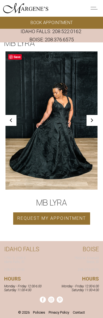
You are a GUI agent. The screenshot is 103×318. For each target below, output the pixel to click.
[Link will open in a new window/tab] (42, 299)
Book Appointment (51, 22)
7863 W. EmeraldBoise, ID (86, 260)
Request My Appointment (51, 218)
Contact (79, 312)
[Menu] (95, 8)
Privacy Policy (59, 312)
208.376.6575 (59, 39)
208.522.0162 (66, 31)
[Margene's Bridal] (26, 8)
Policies (39, 312)
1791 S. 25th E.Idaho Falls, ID (15, 260)
